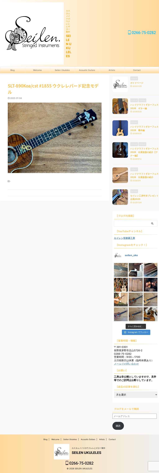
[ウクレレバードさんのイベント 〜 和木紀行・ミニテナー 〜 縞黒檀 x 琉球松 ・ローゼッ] (150, 299)
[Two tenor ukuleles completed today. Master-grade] (121, 285)
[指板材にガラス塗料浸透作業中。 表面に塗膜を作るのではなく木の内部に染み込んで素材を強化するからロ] (150, 270)
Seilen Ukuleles (62, 70)
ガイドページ (136, 82)
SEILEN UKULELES (86, 453)
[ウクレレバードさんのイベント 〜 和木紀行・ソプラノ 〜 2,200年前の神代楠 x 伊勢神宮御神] (136, 314)
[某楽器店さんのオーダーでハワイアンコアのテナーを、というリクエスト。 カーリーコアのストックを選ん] (136, 285)
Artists (112, 70)
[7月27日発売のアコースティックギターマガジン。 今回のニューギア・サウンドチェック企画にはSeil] (150, 285)
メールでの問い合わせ (126, 363)
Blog (12, 70)
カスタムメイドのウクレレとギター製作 (88, 448)
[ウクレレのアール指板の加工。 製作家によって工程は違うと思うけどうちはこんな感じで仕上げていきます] (136, 270)
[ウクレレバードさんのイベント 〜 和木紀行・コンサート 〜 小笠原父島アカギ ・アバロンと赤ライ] (121, 314)
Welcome (37, 70)
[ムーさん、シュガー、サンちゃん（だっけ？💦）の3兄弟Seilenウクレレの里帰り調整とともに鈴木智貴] (150, 314)
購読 (118, 425)
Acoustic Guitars (87, 70)
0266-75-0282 (143, 32)
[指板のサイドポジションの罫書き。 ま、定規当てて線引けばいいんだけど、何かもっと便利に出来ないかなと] (121, 270)
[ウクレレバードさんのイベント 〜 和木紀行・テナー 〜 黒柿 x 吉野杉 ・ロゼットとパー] (136, 299)
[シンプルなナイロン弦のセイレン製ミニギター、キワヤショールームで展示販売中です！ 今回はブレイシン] (121, 299)
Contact (137, 70)
